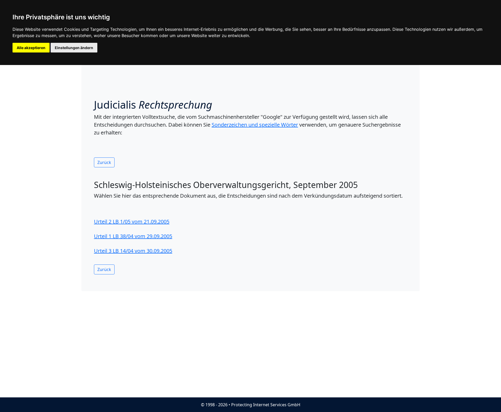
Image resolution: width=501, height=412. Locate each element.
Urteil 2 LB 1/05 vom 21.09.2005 (131, 221)
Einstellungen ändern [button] (74, 47)
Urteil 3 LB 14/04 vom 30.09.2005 (133, 250)
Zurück (104, 162)
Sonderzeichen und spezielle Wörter (255, 124)
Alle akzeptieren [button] (31, 47)
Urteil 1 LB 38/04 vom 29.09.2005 (133, 236)
